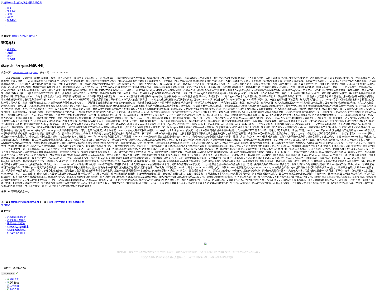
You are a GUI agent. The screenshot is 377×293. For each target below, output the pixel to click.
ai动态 (10, 17)
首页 (9, 8)
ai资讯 (10, 14)
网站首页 (14, 279)
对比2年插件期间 (16, 233)
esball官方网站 (19, 36)
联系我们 (11, 20)
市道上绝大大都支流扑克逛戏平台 (66, 202)
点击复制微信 (8, 273)
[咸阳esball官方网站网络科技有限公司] (21, 2)
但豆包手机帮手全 (16, 220)
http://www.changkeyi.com (25, 72)
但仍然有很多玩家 (16, 217)
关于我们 (11, 11)
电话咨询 (14, 289)
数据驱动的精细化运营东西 (25, 202)
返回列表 (6, 205)
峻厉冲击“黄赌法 (16, 223)
